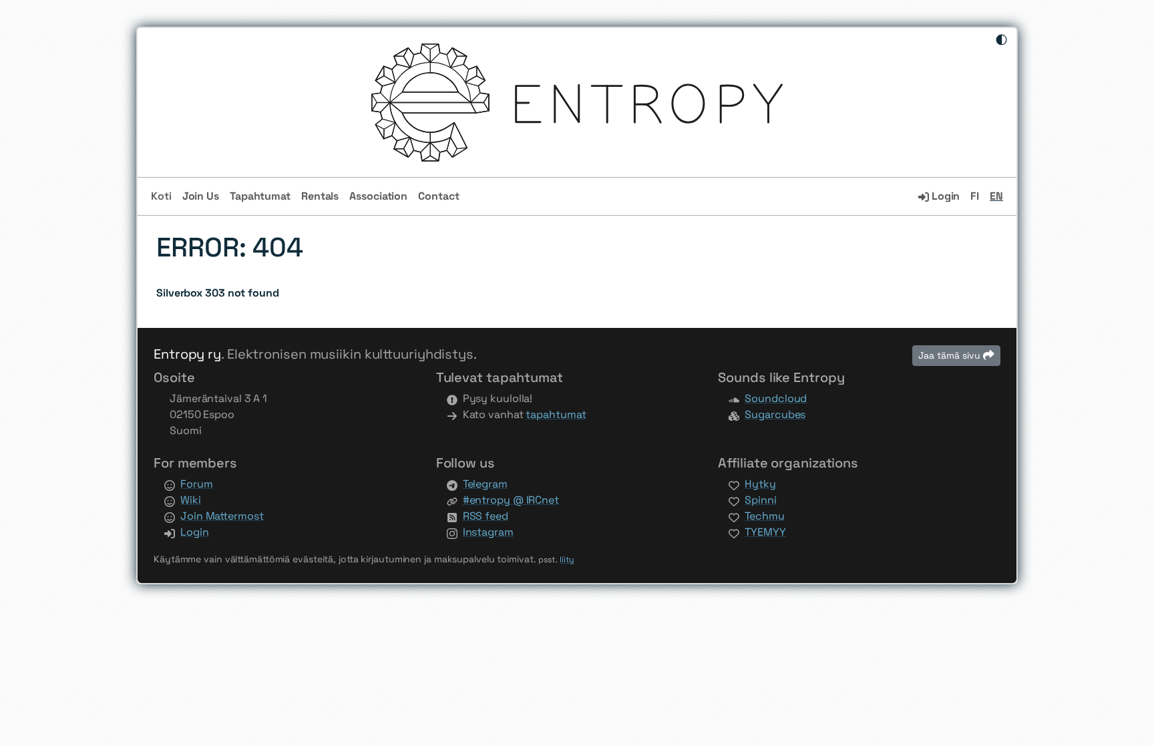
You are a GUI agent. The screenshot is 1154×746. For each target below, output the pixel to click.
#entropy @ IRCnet (511, 500)
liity (567, 559)
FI (974, 196)
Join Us (200, 196)
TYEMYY (765, 532)
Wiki (190, 500)
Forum (196, 484)
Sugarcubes (775, 414)
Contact (438, 196)
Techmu (764, 516)
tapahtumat (556, 414)
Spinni (760, 500)
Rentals (320, 196)
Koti (161, 196)
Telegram (485, 484)
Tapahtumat (260, 196)
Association (378, 196)
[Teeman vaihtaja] (1001, 40)
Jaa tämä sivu (950, 355)
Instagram (488, 532)
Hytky (760, 484)
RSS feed (485, 516)
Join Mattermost (222, 516)
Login (944, 196)
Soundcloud (776, 398)
